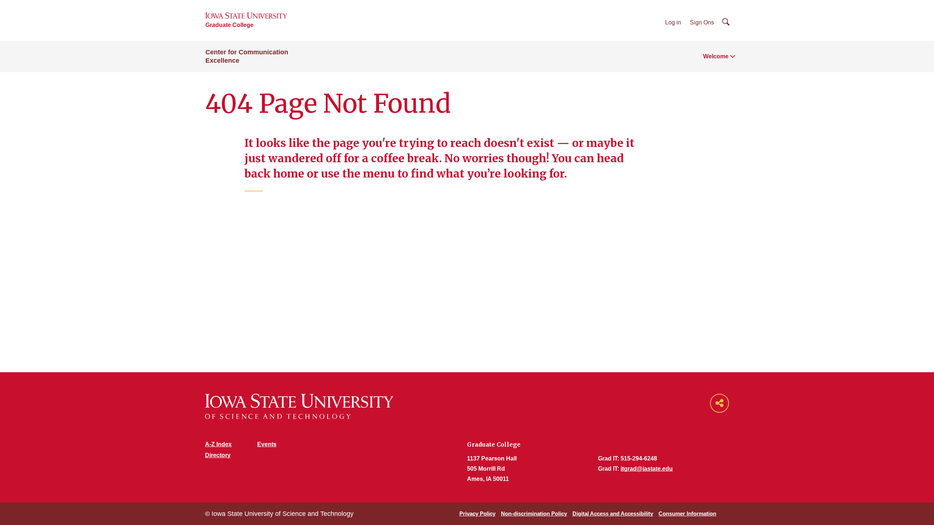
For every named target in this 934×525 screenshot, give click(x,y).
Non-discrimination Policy (534, 513)
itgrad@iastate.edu (647, 469)
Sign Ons (702, 22)
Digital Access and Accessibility (612, 513)
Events (267, 444)
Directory (218, 455)
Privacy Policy (477, 513)
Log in (673, 22)
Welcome (716, 56)
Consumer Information (687, 513)
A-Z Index (218, 444)
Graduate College (229, 25)
